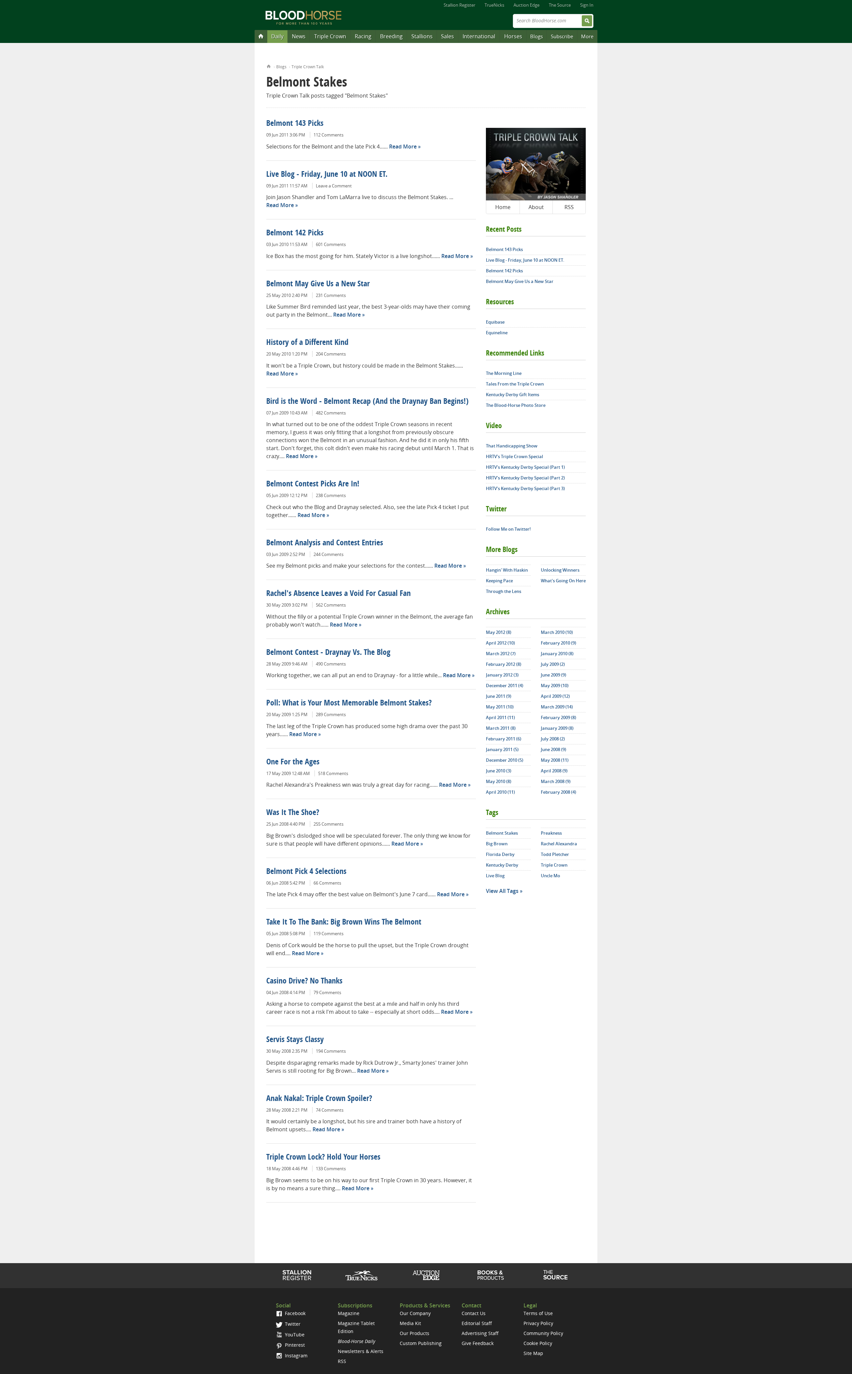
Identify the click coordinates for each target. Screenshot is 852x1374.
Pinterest (294, 1345)
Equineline (497, 333)
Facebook (295, 1313)
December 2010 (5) (504, 760)
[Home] (261, 36)
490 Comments (331, 664)
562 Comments (331, 605)
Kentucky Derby (502, 865)
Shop (491, 1275)
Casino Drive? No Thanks (304, 981)
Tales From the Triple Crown (515, 384)
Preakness (551, 833)
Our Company (415, 1313)
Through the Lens (503, 591)
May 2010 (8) (498, 781)
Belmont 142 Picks (294, 233)
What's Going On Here (563, 581)
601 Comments (331, 244)
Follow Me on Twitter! (508, 529)
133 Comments (331, 1169)
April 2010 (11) (500, 792)
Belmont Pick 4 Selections (306, 872)
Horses (513, 36)
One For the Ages (293, 762)
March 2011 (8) (501, 728)
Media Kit (410, 1323)
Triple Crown (330, 36)
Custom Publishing (421, 1343)
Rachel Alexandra (559, 844)
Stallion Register (459, 5)
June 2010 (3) (498, 771)
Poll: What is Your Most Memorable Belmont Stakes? (349, 703)
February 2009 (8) (558, 717)
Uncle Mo (550, 876)
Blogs (536, 36)
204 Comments (331, 354)
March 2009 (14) (557, 707)
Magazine (348, 1313)
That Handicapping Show (511, 446)
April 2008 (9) (554, 771)
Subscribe (562, 36)
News (299, 36)
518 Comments (333, 773)
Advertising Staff (480, 1333)
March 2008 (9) (555, 781)
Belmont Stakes (502, 833)
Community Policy (543, 1333)
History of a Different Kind (307, 343)
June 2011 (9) (498, 696)
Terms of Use (538, 1313)
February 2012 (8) (503, 664)
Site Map (533, 1353)
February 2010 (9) (558, 643)
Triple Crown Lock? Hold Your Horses (323, 1158)
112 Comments (328, 135)
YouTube (294, 1334)
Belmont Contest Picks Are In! (312, 484)
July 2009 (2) (553, 664)
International (479, 36)
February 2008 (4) (558, 792)
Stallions (422, 36)
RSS (569, 207)
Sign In (586, 5)
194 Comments (331, 1051)
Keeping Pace (499, 581)
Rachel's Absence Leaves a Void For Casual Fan (338, 594)
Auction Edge (526, 5)
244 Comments (328, 554)
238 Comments (331, 495)
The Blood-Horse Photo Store (515, 405)
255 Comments (328, 824)
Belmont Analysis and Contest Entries (324, 543)
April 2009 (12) (555, 696)
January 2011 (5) (502, 749)
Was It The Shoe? (292, 813)
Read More (403, 146)
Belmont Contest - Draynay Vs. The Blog (328, 653)
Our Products (414, 1333)
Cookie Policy (538, 1343)
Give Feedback (478, 1343)
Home (268, 65)
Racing (363, 36)
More (587, 36)
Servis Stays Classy (295, 1040)
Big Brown (497, 844)
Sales (447, 36)
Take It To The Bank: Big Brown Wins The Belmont (343, 923)
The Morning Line (504, 373)
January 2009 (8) (557, 728)
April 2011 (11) (500, 717)
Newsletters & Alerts (360, 1351)
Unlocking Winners (560, 570)
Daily (277, 36)
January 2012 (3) (502, 675)
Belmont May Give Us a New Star (318, 284)
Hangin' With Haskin (507, 570)
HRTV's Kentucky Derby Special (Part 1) (525, 467)
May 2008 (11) (554, 760)
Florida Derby (500, 854)
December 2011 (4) (504, 685)
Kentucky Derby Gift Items (512, 395)
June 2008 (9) (553, 749)
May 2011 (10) (500, 707)
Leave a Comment (334, 186)
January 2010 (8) (557, 654)
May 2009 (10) (554, 685)
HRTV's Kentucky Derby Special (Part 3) (525, 488)
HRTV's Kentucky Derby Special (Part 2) (525, 478)
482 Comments (331, 413)
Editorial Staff (477, 1323)
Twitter (292, 1324)
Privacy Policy (538, 1323)
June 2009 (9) (553, 675)
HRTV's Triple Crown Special (514, 456)
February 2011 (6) (503, 739)
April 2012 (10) (500, 643)
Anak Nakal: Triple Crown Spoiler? (319, 1099)
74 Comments (329, 1110)
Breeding (391, 36)
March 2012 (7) (501, 654)
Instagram (296, 1355)
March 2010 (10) (557, 632)
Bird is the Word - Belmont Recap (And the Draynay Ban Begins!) (367, 402)
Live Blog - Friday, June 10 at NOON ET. (326, 175)
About (536, 207)
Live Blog (495, 876)
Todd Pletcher (555, 854)
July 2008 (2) (553, 739)
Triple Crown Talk (308, 67)
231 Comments (331, 295)
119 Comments (328, 934)
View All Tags (502, 891)
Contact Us (474, 1313)
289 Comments (331, 714)
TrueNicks (494, 5)
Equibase (495, 322)
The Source (560, 5)
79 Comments (327, 992)
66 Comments (327, 883)
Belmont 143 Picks (294, 124)
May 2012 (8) (498, 632)
